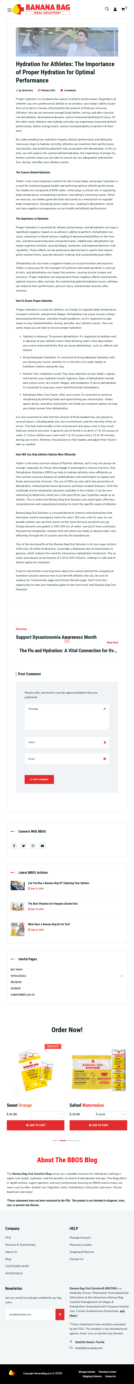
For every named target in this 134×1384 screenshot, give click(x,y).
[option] (35, 1090)
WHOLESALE (18, 976)
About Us (11, 1252)
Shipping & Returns (82, 1252)
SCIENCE (16, 988)
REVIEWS (16, 982)
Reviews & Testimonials (20, 1245)
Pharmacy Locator (81, 1245)
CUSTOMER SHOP (17, 1266)
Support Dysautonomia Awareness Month (56, 637)
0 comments (70, 90)
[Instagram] (32, 846)
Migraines (53, 1187)
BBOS (96, 1183)
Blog (8, 1259)
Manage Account (80, 1238)
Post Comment (41, 779)
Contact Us (76, 1259)
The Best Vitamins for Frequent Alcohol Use (53, 903)
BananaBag (41, 1373)
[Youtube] (42, 846)
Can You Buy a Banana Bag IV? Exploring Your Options (58, 883)
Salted (87, 1105)
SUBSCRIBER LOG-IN (23, 994)
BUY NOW (16, 969)
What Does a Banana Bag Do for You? (49, 924)
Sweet (19, 1105)
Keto (64, 1187)
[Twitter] (23, 846)
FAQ (8, 1238)
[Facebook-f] (14, 846)
